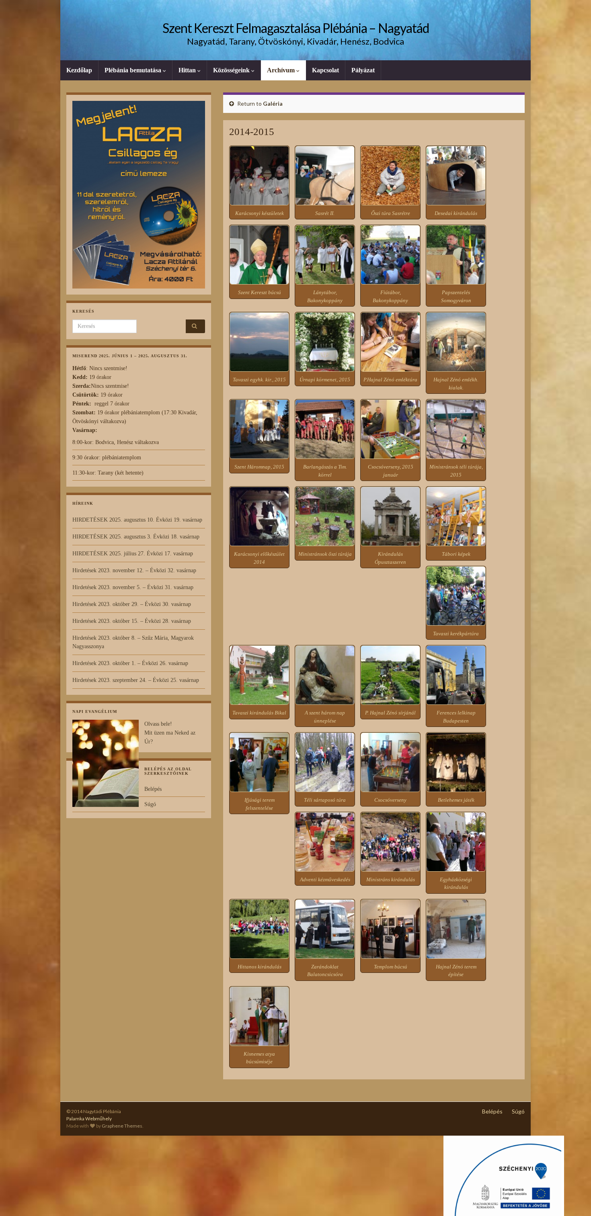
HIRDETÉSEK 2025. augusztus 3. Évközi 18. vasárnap (135, 537)
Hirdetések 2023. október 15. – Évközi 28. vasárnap (131, 621)
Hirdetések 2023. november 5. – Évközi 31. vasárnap (132, 587)
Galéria (273, 103)
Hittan (188, 70)
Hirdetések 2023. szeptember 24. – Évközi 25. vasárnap (135, 680)
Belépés (153, 789)
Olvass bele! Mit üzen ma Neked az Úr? (169, 733)
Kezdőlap (79, 70)
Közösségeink (232, 70)
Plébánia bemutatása (134, 70)
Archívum (281, 70)
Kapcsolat (325, 70)
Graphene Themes (122, 1126)
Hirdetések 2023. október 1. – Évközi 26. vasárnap (130, 663)
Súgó (150, 804)
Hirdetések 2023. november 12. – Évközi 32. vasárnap (134, 570)
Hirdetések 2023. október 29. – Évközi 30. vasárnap (131, 604)
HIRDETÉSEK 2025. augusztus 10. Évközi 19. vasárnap (137, 520)
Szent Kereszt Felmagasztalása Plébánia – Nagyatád (295, 28)
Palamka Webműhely (89, 1119)
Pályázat (363, 70)
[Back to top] (573, 1198)
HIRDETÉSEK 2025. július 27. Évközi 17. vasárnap (132, 554)
